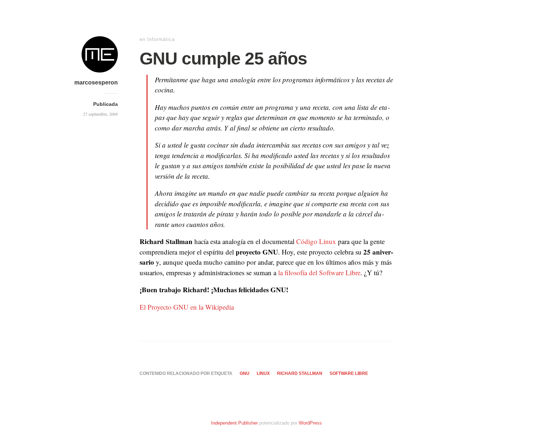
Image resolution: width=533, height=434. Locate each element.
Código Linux (316, 241)
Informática (161, 39)
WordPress (310, 423)
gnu (244, 373)
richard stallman (299, 373)
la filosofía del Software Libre (319, 272)
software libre (349, 373)
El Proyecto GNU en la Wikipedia (187, 306)
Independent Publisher (234, 423)
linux (263, 373)
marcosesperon (96, 82)
